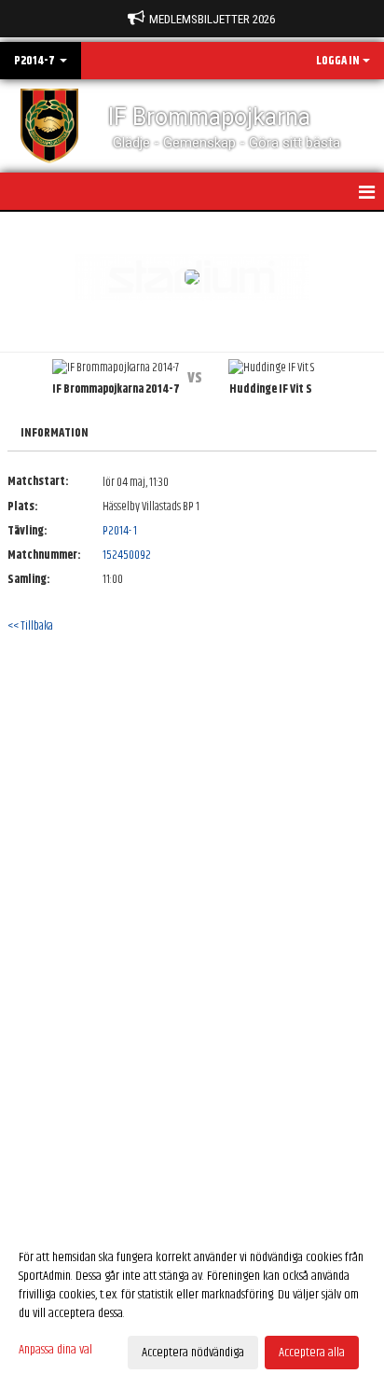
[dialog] (192, 1304)
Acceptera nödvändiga (193, 1352)
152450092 (127, 555)
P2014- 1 (120, 530)
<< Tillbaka (30, 626)
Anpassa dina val (55, 1349)
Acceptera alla (312, 1352)
